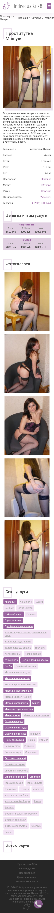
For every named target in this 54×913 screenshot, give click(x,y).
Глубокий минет (13, 614)
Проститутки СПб (27, 864)
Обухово (36, 17)
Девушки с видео (27, 877)
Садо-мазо (31, 752)
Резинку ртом (12, 746)
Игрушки (40, 647)
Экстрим (36, 826)
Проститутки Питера (7, 18)
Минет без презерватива (19, 709)
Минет (35, 703)
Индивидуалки (27, 868)
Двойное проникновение (19, 626)
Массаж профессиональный (20, 684)
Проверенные (27, 872)
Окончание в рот (14, 721)
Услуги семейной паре (17, 801)
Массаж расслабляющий (18, 690)
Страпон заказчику (15, 776)
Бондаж (9, 608)
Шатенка (46, 179)
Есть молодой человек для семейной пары (25, 634)
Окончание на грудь (16, 727)
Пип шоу (35, 733)
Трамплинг (11, 789)
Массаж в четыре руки (17, 672)
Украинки (45, 197)
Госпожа (31, 614)
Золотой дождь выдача (18, 647)
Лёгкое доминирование (35, 660)
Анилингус (26, 601)
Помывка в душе (14, 739)
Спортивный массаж (16, 770)
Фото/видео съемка (16, 826)
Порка (31, 739)
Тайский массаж (14, 783)
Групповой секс (13, 620)
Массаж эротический (16, 703)
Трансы (25, 789)
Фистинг (9, 807)
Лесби (8, 666)
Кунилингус (11, 660)
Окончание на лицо (15, 733)
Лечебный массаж (26, 666)
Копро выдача (33, 653)
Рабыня (43, 739)
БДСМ (39, 601)
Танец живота (34, 783)
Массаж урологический (18, 696)
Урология (38, 789)
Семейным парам (15, 764)
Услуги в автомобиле (16, 795)
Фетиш (37, 801)
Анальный (10, 601)
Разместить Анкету (27, 881)
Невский (23, 17)
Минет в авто (12, 715)
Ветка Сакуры (25, 608)
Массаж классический (17, 678)
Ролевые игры (13, 752)
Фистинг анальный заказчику (21, 813)
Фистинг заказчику (15, 819)
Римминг (29, 746)
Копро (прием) (13, 653)
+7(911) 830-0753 (41, 203)
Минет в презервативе (36, 715)
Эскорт (8, 832)
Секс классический (15, 758)
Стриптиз (35, 776)
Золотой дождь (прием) (18, 641)
